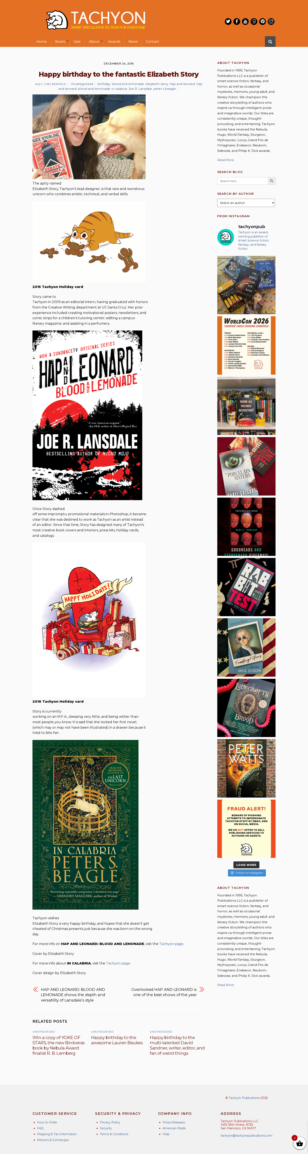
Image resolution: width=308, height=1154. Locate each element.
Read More (225, 160)
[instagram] (271, 21)
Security (106, 1128)
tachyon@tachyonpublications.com (246, 1135)
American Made (174, 1128)
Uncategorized (82, 84)
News (133, 42)
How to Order (47, 1122)
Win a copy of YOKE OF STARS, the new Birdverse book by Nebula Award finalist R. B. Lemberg (58, 1045)
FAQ (40, 1128)
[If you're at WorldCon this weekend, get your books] (246, 345)
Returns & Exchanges (53, 1140)
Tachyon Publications (244, 1098)
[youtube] (245, 21)
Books (60, 42)
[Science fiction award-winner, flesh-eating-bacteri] (246, 768)
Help (166, 1134)
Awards (114, 42)
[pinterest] (262, 21)
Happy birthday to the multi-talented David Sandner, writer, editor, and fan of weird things (177, 1045)
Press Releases (174, 1122)
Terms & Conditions (114, 1134)
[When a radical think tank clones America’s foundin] (246, 647)
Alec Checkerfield (50, 84)
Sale (77, 42)
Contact (152, 42)
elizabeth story (156, 84)
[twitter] (228, 21)
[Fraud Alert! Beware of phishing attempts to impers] (246, 829)
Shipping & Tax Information (57, 1134)
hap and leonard (182, 84)
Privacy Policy (110, 1122)
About (94, 42)
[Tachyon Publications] (95, 33)
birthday (103, 84)
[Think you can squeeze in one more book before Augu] (246, 285)
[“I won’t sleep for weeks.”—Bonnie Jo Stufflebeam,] (246, 708)
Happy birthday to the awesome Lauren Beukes (116, 1040)
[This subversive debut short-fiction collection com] (246, 587)
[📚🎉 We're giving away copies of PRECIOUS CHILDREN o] (246, 527)
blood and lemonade (128, 84)
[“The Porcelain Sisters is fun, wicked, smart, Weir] (246, 466)
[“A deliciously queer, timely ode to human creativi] (246, 406)
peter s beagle (164, 89)
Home (41, 42)
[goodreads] (254, 21)
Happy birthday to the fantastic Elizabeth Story (119, 74)
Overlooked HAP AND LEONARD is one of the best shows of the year (164, 992)
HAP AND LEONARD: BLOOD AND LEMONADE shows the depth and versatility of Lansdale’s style (73, 995)
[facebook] (236, 21)
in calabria (119, 89)
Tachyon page (171, 944)
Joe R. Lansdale (140, 89)
